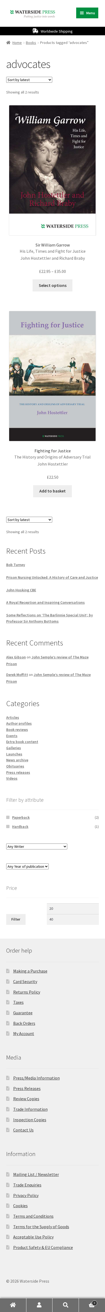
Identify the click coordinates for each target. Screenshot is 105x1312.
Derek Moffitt (17, 674)
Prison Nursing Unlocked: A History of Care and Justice (52, 577)
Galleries (13, 747)
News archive (17, 760)
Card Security (25, 981)
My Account (23, 1033)
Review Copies (26, 1098)
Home (17, 42)
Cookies (20, 1205)
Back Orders (24, 1023)
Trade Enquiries (27, 1185)
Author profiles (19, 723)
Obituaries (15, 766)
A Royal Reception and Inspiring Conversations (45, 602)
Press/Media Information (36, 1078)
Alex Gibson (16, 657)
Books (31, 42)
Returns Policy (26, 992)
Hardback (20, 826)
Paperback (21, 817)
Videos (12, 778)
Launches (14, 754)
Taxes (18, 1002)
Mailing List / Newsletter (36, 1174)
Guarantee (23, 1012)
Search (65, 1305)
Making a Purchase (30, 971)
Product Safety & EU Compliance (43, 1247)
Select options (52, 285)
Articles (12, 717)
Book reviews (17, 729)
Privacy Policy (25, 1195)
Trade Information (30, 1109)
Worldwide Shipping (57, 31)
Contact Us (23, 1130)
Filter (15, 919)
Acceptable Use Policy (33, 1237)
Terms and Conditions (33, 1216)
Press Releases (27, 1088)
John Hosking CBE (21, 590)
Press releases (18, 772)
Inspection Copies (29, 1119)
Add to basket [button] (52, 491)
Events (12, 735)
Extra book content (22, 741)
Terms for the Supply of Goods (41, 1226)
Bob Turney (15, 564)
